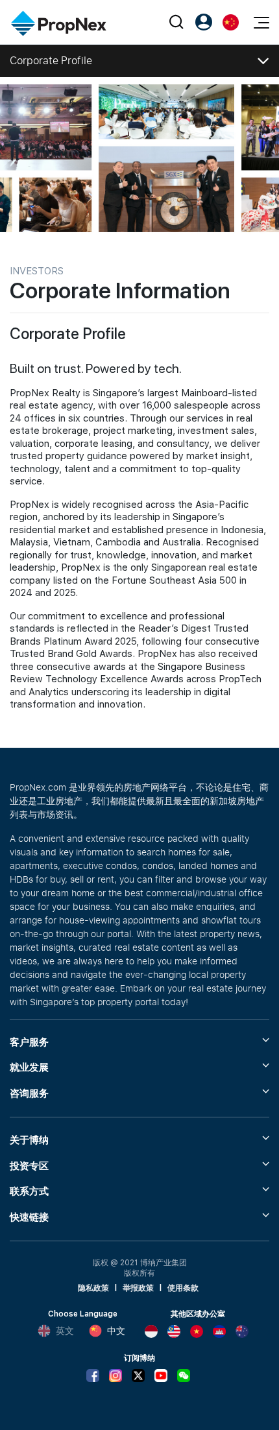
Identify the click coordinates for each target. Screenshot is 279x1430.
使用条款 (183, 1288)
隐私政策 (93, 1288)
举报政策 (138, 1288)
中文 (116, 1331)
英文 (65, 1331)
